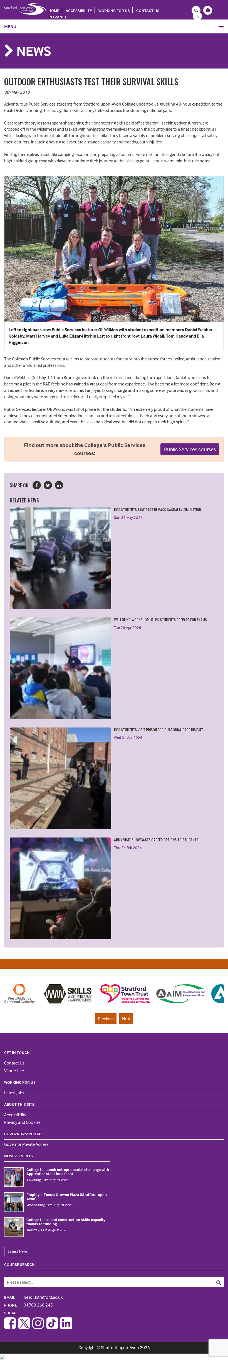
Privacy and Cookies (22, 1122)
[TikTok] (52, 1327)
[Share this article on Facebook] (37, 485)
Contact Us (147, 10)
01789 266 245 (28, 1305)
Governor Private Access (26, 1144)
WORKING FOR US (114, 10)
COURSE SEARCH (19, 1264)
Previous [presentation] (106, 1018)
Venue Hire (14, 1070)
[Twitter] (24, 1327)
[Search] (202, 1282)
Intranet (57, 16)
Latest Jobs (14, 1092)
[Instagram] (38, 1327)
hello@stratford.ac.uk (33, 1297)
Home (53, 10)
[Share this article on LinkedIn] (59, 485)
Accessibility (79, 10)
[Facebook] (10, 1327)
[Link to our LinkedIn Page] (66, 1327)
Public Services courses (190, 449)
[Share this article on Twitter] (48, 485)
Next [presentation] (126, 1018)
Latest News (18, 1251)
